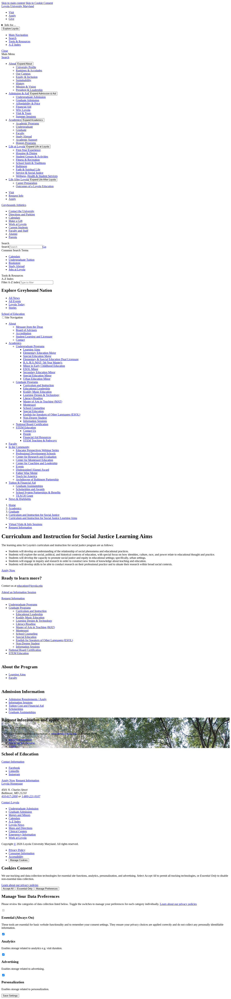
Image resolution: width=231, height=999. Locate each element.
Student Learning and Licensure (34, 336)
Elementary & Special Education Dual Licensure (51, 359)
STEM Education (26, 427)
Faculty (20, 133)
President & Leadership (29, 89)
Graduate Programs (27, 382)
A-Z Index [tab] (15, 44)
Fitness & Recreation (28, 159)
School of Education (13, 313)
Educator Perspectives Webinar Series (37, 450)
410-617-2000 (9, 796)
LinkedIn (14, 771)
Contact (20, 339)
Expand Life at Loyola (37, 146)
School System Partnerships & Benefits (38, 492)
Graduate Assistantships (29, 486)
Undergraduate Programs (30, 346)
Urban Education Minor (36, 378)
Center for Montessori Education (34, 460)
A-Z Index (15, 821)
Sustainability (23, 80)
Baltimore (21, 166)
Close (4, 50)
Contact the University (21, 211)
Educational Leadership (36, 388)
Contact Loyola (10, 802)
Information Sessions (35, 421)
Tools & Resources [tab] (19, 41)
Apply (12, 15)
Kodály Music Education (37, 391)
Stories (12, 307)
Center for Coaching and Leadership (36, 463)
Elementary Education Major (39, 352)
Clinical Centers (18, 831)
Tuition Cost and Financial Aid (26, 705)
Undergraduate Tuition (21, 259)
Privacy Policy (17, 850)
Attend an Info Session (22, 743)
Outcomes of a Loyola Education (35, 186)
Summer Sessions (26, 116)
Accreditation (23, 333)
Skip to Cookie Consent (39, 3)
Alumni (13, 233)
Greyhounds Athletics (13, 205)
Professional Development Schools (36, 453)
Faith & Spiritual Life (28, 169)
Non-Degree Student (35, 417)
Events (20, 466)
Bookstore (14, 262)
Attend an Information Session (18, 592)
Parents (13, 237)
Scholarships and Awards (30, 489)
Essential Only (24, 888)
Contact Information (12, 761)
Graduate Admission (27, 100)
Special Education (33, 411)
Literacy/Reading (33, 398)
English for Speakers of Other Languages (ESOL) (51, 414)
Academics (15, 119)
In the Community (19, 447)
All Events (15, 301)
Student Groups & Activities (32, 156)
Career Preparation (26, 183)
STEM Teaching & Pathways (40, 440)
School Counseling (34, 408)
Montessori (29, 404)
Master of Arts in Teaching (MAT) (42, 401)
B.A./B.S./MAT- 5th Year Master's (42, 362)
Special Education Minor (37, 375)
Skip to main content (13, 3)
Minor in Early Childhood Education (44, 365)
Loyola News (16, 824)
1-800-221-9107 (31, 796)
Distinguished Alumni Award (32, 469)
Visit (11, 12)
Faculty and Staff (18, 230)
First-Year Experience (28, 150)
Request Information (20, 527)
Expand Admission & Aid (43, 93)
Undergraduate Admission (31, 97)
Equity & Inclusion (27, 76)
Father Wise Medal (26, 473)
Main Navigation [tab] (18, 34)
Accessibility (16, 856)
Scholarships (16, 709)
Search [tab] (12, 38)
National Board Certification (32, 424)
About (12, 63)
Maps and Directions (20, 828)
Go (44, 246)
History (20, 83)
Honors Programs (26, 143)
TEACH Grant (24, 495)
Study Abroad (24, 136)
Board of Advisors (26, 330)
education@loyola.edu (30, 585)
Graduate (21, 130)
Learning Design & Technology (41, 395)
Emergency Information (22, 834)
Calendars (14, 217)
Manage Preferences (47, 888)
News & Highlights (20, 498)
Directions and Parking (22, 214)
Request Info (16, 195)
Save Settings (10, 995)
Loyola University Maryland (17, 6)
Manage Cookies (19, 860)
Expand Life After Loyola (43, 179)
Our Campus (23, 73)
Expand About (24, 63)
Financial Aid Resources (37, 437)
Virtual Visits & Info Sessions (25, 524)
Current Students (18, 227)
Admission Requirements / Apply (28, 699)
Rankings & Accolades (29, 70)
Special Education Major (37, 356)
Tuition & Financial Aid (22, 482)
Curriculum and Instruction (38, 385)
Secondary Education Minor (39, 372)
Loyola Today (17, 304)
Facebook (14, 767)
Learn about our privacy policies (19, 885)
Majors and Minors (19, 815)
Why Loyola (23, 110)
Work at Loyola (18, 224)
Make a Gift (15, 220)
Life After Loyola (19, 179)
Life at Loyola (17, 146)
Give (11, 18)
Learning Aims (31, 349)
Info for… (10, 25)
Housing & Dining (26, 153)
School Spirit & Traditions (31, 163)
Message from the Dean (29, 326)
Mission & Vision (26, 86)
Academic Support (26, 139)
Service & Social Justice (29, 172)
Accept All (8, 888)
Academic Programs (27, 123)
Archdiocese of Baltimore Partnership (37, 479)
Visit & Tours (23, 113)
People (27, 434)
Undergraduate (24, 126)
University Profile (26, 67)
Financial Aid (23, 106)
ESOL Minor (30, 369)
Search (5, 57)
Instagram (14, 774)
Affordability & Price (28, 103)
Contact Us (29, 430)
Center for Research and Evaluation (36, 456)
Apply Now (8, 570)
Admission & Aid (19, 93)
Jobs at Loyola (17, 269)
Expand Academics (33, 120)
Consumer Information (21, 853)
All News (14, 298)
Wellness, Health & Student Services (37, 176)
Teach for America (26, 476)
